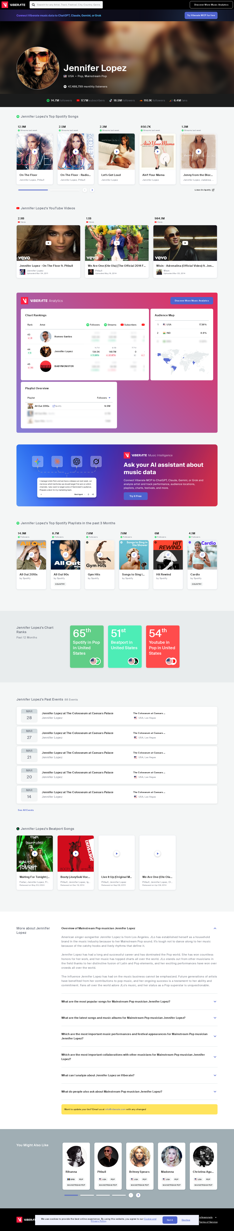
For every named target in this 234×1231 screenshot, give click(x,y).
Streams (112, 324)
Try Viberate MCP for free (201, 15)
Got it (170, 1220)
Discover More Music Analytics (211, 4)
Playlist (31, 397)
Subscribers (130, 324)
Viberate (13, 4)
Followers (95, 324)
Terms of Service (208, 1222)
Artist (42, 324)
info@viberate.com (115, 1109)
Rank (30, 324)
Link (53, 406)
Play (35, 152)
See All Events (26, 810)
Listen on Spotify (203, 190)
